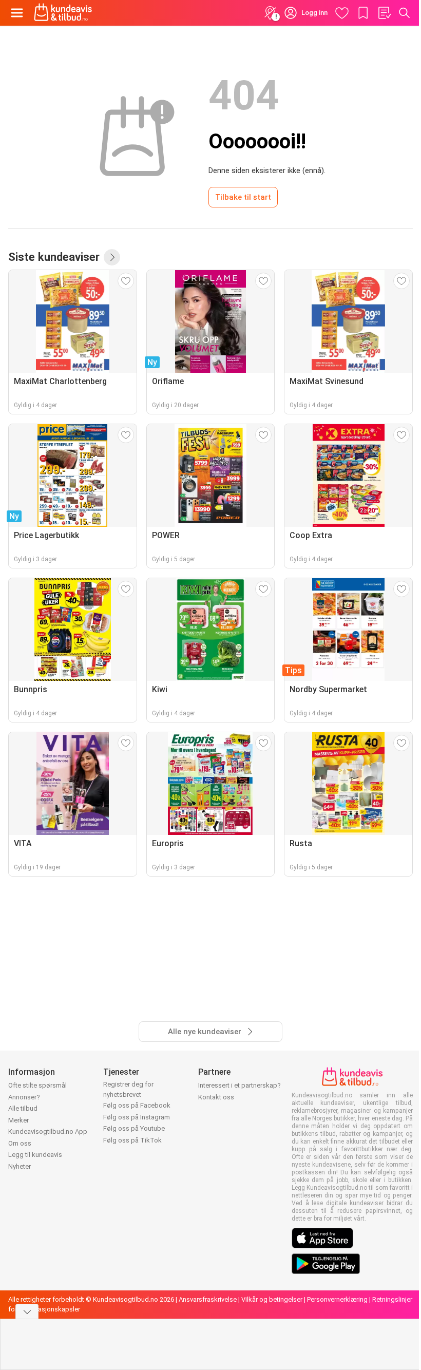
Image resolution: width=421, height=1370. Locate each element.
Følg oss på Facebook (136, 1105)
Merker (18, 1120)
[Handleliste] (384, 13)
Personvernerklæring (337, 1299)
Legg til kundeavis (35, 1154)
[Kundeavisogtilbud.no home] (63, 13)
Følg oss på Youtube (134, 1128)
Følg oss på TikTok (132, 1140)
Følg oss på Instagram (136, 1117)
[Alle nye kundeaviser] (112, 257)
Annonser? (24, 1097)
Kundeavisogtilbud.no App (47, 1131)
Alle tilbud (22, 1108)
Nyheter (19, 1166)
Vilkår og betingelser (271, 1299)
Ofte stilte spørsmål (37, 1085)
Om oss (19, 1143)
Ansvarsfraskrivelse (208, 1299)
